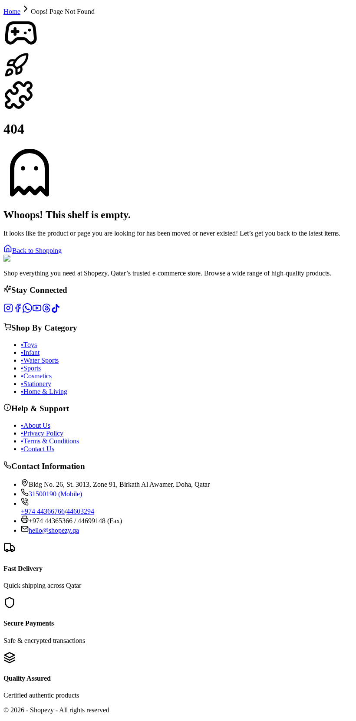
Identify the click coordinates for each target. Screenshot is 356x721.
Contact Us (37, 448)
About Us (35, 425)
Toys (29, 344)
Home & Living (44, 391)
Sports (31, 368)
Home (11, 11)
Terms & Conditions (50, 441)
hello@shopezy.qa (54, 530)
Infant (30, 352)
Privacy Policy (42, 433)
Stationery (36, 383)
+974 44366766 (43, 511)
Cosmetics (36, 376)
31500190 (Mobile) (55, 494)
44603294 (80, 511)
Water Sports (40, 360)
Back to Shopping (37, 250)
